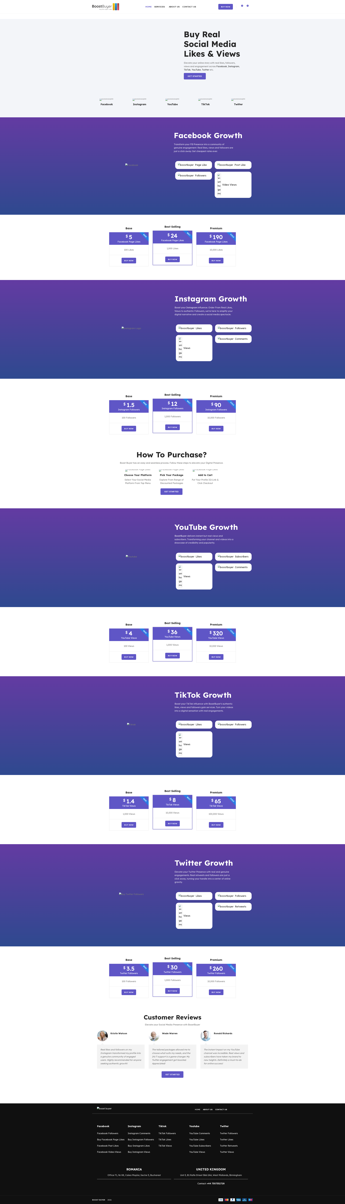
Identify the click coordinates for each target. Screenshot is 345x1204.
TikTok (187, 69)
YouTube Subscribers (200, 1145)
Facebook (221, 66)
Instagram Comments (139, 1133)
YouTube (196, 69)
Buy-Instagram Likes (139, 1145)
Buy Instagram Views (139, 1152)
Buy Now (128, 260)
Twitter (205, 69)
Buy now (225, 7)
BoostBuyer (181, 535)
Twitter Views (227, 1152)
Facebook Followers (107, 1133)
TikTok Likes (164, 1139)
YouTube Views (197, 1152)
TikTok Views (165, 1145)
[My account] (251, 6)
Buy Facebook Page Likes (110, 1139)
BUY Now (172, 259)
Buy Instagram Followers (141, 1139)
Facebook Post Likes (108, 1145)
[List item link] (193, 165)
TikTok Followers (167, 1133)
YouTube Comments (199, 1133)
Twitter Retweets (229, 1145)
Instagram (233, 66)
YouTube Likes (196, 1139)
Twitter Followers (229, 1133)
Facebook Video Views (109, 1152)
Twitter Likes (226, 1139)
